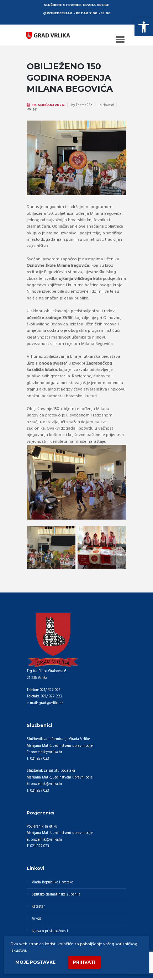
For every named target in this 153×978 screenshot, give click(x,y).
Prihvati (84, 962)
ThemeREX (84, 105)
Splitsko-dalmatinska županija (56, 895)
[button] (143, 27)
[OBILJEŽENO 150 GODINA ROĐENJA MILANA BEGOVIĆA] (76, 158)
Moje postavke (35, 962)
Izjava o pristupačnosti (50, 931)
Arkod (36, 919)
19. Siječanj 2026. (48, 105)
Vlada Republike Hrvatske (52, 882)
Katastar (38, 907)
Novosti (108, 105)
